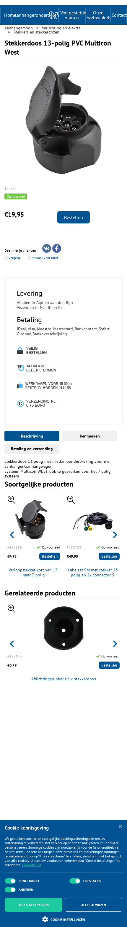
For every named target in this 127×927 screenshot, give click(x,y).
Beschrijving (32, 436)
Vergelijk (15, 258)
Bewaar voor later (45, 258)
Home (10, 15)
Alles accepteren (34, 905)
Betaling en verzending (32, 448)
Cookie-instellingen (68, 919)
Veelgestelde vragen (72, 15)
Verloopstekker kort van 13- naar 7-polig (34, 573)
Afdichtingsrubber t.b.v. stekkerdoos (63, 679)
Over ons (53, 15)
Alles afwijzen (93, 905)
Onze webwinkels (98, 15)
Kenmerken (90, 436)
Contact (119, 15)
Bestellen (73, 217)
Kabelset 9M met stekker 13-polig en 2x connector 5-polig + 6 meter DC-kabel (93, 573)
